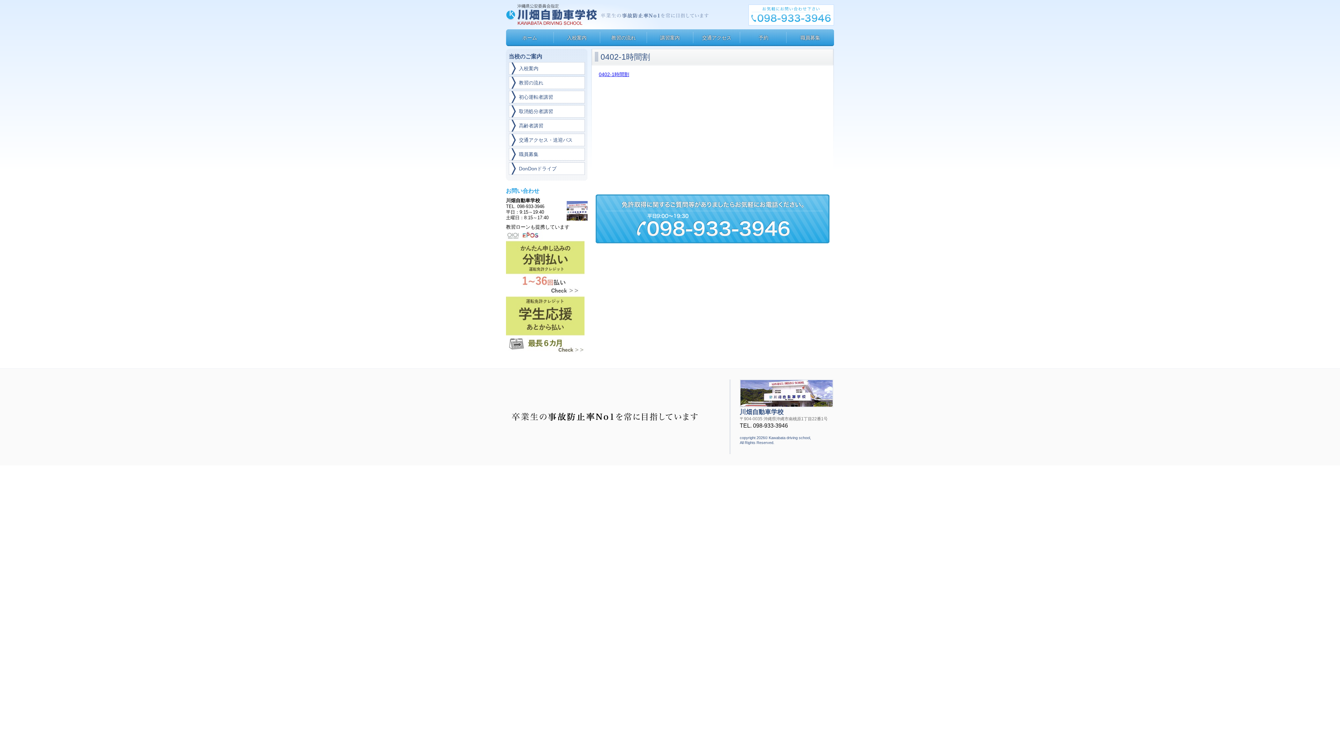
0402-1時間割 (614, 74)
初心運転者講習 (536, 97)
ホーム (529, 37)
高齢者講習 (531, 125)
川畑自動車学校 (552, 14)
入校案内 (577, 37)
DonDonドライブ (538, 168)
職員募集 (810, 37)
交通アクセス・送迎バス (546, 140)
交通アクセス (716, 37)
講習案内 (670, 37)
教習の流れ (623, 37)
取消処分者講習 (536, 111)
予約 (763, 37)
